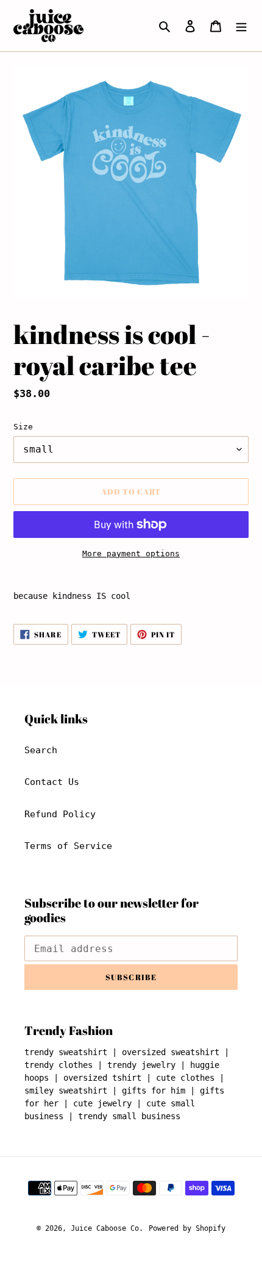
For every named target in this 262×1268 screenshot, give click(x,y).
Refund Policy (60, 814)
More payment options (131, 553)
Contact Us (51, 781)
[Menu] (241, 26)
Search (40, 750)
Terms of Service (68, 845)
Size (23, 426)
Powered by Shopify (187, 1228)
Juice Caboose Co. (107, 1228)
